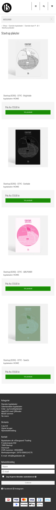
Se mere (5, 416)
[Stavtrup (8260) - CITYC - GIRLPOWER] (28, 241)
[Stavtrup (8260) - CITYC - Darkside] (28, 153)
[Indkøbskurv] (52, 6)
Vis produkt (28, 112)
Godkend (28, 482)
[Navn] (28, 466)
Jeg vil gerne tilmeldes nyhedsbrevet (25, 476)
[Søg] (44, 6)
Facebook (8, 489)
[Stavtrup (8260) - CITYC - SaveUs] (28, 330)
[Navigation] (36, 6)
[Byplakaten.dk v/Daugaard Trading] (6, 8)
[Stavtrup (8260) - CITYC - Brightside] (28, 65)
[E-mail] (28, 471)
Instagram (19, 489)
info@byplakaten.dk (16, 456)
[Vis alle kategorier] (51, 19)
